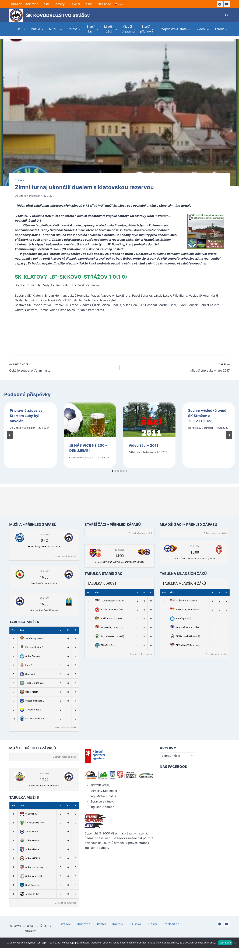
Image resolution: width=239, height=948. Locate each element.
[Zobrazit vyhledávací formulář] (226, 15)
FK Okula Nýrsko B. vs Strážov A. (44, 546)
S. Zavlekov (31, 813)
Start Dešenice (32, 885)
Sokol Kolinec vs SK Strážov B (44, 785)
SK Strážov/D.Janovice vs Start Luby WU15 (194, 558)
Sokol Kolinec (32, 840)
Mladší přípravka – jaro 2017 (210, 367)
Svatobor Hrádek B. (35, 700)
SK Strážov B (31, 831)
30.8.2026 (44, 598)
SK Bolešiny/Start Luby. (187, 627)
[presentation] (90, 419)
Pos (13, 630)
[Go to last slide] (10, 435)
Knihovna (31, 4)
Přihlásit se (103, 4)
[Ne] (234, 943)
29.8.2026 (119, 550)
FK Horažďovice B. (34, 647)
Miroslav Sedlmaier (29, 195)
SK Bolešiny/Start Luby (112, 627)
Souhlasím (225, 942)
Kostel (46, 4)
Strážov (16, 4)
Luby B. (29, 665)
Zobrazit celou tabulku (65, 727)
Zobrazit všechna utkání (64, 556)
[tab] (112, 471)
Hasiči (87, 4)
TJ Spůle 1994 (32, 894)
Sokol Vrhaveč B (33, 876)
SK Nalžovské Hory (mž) (188, 636)
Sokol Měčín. (31, 692)
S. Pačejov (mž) (183, 618)
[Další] (229, 435)
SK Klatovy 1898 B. (34, 638)
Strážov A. (30, 674)
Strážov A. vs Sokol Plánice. (44, 610)
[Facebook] (220, 4)
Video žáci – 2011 (143, 445)
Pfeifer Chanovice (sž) (112, 609)
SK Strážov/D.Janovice (187, 645)
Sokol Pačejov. (32, 656)
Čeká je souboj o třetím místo (29, 367)
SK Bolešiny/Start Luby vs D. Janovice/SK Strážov (119, 562)
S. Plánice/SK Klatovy (111, 618)
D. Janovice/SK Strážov (112, 600)
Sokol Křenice (32, 849)
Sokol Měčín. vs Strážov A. (44, 583)
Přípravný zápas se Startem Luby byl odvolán (26, 415)
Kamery (59, 4)
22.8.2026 (44, 571)
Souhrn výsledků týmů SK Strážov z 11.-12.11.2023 (207, 415)
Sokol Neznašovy (34, 867)
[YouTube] (227, 4)
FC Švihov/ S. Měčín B (187, 600)
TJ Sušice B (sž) (108, 645)
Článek (19, 180)
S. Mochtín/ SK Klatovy (187, 609)
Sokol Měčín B (32, 858)
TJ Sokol (74, 4)
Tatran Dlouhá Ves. (34, 683)
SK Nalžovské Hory (34, 822)
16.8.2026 (44, 534)
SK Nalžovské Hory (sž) (112, 636)
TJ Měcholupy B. (33, 709)
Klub (22, 630)
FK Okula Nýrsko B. (34, 718)
